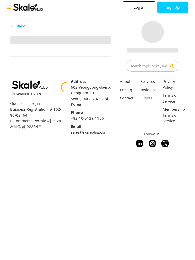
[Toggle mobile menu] (9, 7)
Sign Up (173, 7)
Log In (139, 7)
